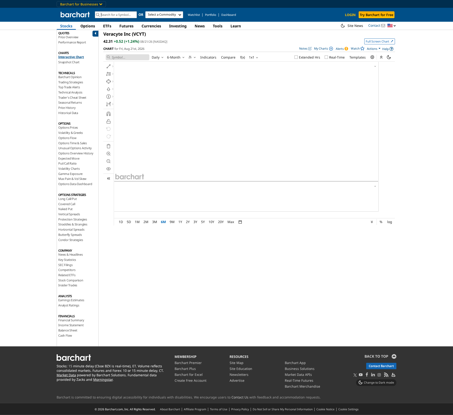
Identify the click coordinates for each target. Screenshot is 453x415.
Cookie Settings (348, 409)
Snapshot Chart (69, 62)
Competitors (67, 270)
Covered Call (66, 204)
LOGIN (350, 15)
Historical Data (68, 113)
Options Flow (67, 138)
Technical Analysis (70, 92)
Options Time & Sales (72, 143)
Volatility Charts (69, 168)
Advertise (237, 380)
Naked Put (65, 209)
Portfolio (210, 15)
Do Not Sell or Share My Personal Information (283, 409)
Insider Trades (67, 285)
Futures (126, 26)
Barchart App (295, 362)
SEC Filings (65, 265)
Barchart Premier (188, 362)
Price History (67, 108)
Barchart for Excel (189, 374)
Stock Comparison (70, 280)
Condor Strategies (70, 240)
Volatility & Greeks (70, 133)
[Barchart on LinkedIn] (373, 375)
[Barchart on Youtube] (361, 375)
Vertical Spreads (69, 214)
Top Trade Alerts (69, 87)
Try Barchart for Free (376, 15)
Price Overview (68, 37)
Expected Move (68, 158)
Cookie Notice (325, 409)
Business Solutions (300, 368)
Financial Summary (71, 320)
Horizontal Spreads (71, 229)
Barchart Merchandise (302, 386)
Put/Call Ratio (67, 163)
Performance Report (72, 42)
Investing (178, 26)
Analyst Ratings (68, 305)
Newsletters (239, 374)
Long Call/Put (67, 199)
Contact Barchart (381, 366)
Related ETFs (67, 275)
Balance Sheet (67, 330)
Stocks (66, 26)
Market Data (66, 375)
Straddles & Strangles (72, 224)
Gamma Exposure (70, 174)
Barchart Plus (185, 368)
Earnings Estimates (71, 300)
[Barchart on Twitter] (355, 375)
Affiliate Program (195, 409)
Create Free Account (190, 380)
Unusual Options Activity (75, 148)
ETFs (107, 26)
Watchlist (194, 15)
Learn (236, 26)
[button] (391, 26)
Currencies (151, 26)
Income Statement (71, 325)
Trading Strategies (70, 82)
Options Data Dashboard (75, 184)
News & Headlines (70, 254)
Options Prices (68, 127)
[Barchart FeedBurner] (393, 375)
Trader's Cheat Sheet (72, 97)
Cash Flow (65, 335)
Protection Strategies (72, 219)
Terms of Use (218, 409)
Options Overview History (75, 153)
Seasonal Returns (70, 102)
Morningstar (103, 379)
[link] (374, 49)
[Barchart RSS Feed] (386, 375)
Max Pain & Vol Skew (72, 179)
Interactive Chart (71, 57)
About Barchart (170, 409)
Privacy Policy (240, 409)
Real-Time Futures (299, 380)
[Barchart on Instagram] (379, 375)
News (200, 26)
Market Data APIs (298, 374)
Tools (217, 26)
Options (87, 26)
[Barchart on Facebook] (367, 375)
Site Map (236, 362)
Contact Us (239, 397)
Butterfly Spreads (70, 235)
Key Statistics (67, 260)
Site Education (241, 368)
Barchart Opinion (70, 77)
